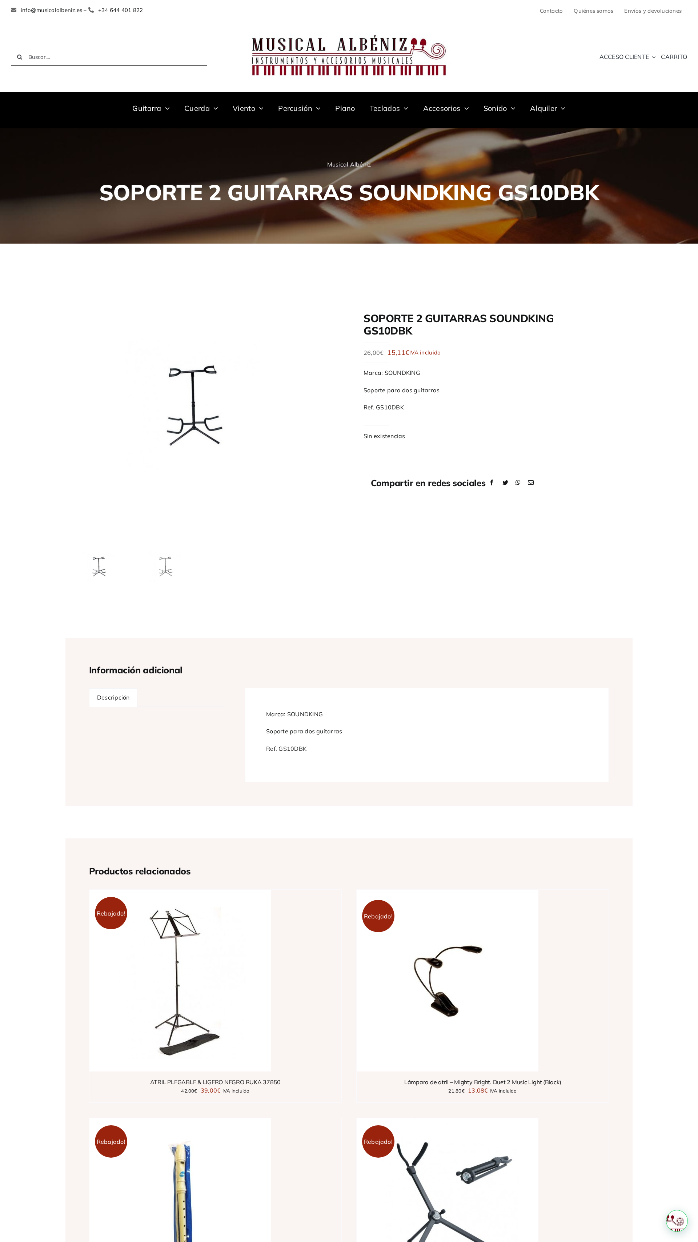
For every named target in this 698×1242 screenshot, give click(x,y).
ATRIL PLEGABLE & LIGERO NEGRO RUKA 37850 (215, 1082)
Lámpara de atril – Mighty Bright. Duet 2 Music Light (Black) (482, 1082)
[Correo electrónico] (530, 483)
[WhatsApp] (518, 483)
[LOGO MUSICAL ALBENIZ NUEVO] (349, 32)
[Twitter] (505, 483)
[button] (677, 1221)
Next (329, 405)
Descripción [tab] (113, 697)
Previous (70, 405)
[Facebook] (491, 483)
